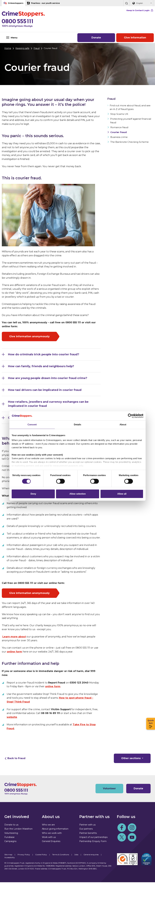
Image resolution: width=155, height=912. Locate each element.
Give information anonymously (29, 336)
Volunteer (109, 788)
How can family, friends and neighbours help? (41, 366)
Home (7, 48)
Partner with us (87, 824)
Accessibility (9, 857)
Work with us (49, 837)
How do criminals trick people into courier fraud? (43, 354)
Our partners (86, 828)
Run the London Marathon (18, 828)
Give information (135, 37)
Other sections (131, 758)
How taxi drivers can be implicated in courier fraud (44, 390)
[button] (126, 3)
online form (14, 651)
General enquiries (91, 854)
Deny (33, 494)
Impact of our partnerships (93, 837)
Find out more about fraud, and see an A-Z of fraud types (130, 107)
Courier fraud (118, 132)
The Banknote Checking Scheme (129, 141)
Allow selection (77, 494)
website (12, 717)
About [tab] (123, 424)
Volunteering (11, 833)
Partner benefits (88, 833)
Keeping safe (22, 48)
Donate (96, 37)
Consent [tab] (32, 424)
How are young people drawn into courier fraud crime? (47, 378)
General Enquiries (51, 841)
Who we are (48, 824)
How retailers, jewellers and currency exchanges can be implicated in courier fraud (48, 404)
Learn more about (14, 636)
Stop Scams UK (119, 114)
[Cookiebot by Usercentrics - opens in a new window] (130, 415)
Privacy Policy (24, 854)
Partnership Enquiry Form (93, 841)
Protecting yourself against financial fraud (130, 120)
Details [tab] (77, 424)
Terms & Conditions (60, 854)
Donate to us (11, 824)
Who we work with (52, 833)
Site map (8, 854)
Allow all (121, 494)
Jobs (76, 854)
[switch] (60, 481)
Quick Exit (151, 721)
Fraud (37, 48)
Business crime (119, 137)
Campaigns (10, 841)
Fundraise (9, 837)
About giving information (55, 828)
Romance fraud (119, 127)
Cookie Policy (41, 854)
